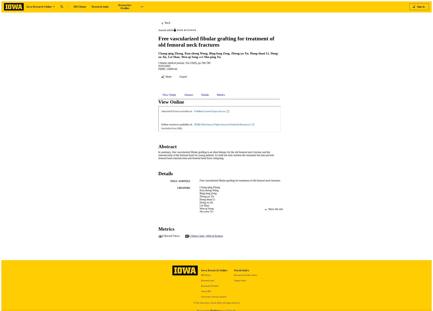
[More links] (142, 6)
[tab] (169, 95)
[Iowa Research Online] (14, 7)
